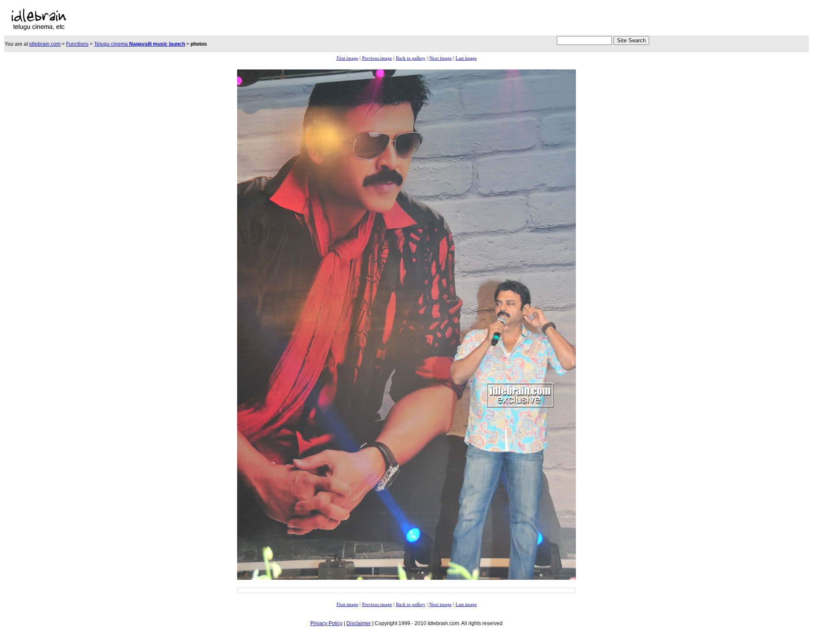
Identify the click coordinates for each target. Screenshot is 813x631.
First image (347, 58)
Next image (440, 58)
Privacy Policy (326, 623)
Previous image (377, 58)
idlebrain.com (45, 44)
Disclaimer (358, 623)
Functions (77, 44)
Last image (466, 58)
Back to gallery (411, 58)
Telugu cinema (139, 44)
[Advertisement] (254, 19)
